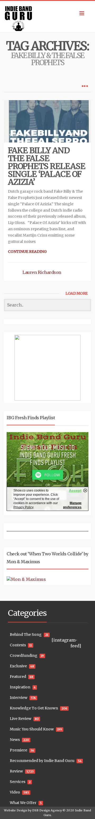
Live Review (20, 718)
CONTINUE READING (27, 251)
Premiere (18, 750)
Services (17, 781)
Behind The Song (26, 634)
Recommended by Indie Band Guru (42, 760)
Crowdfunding (23, 655)
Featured (18, 676)
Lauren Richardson (41, 272)
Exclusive (18, 666)
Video (15, 792)
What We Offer (23, 802)
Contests (18, 645)
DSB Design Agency (47, 810)
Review (77, 134)
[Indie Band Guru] (47, 16)
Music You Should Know (32, 729)
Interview (18, 697)
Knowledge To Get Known (34, 708)
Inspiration (20, 687)
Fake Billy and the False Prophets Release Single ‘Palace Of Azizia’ (46, 166)
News (15, 739)
